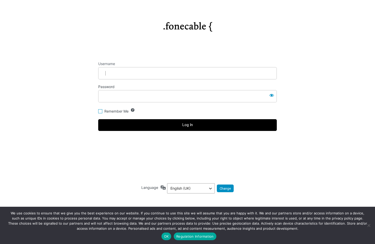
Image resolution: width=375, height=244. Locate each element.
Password (106, 86)
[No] (368, 225)
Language (149, 187)
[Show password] (272, 95)
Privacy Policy (187, 165)
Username (106, 64)
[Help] (133, 110)
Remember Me (116, 111)
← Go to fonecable (188, 153)
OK (166, 236)
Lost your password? (187, 144)
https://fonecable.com (187, 24)
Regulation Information (195, 236)
